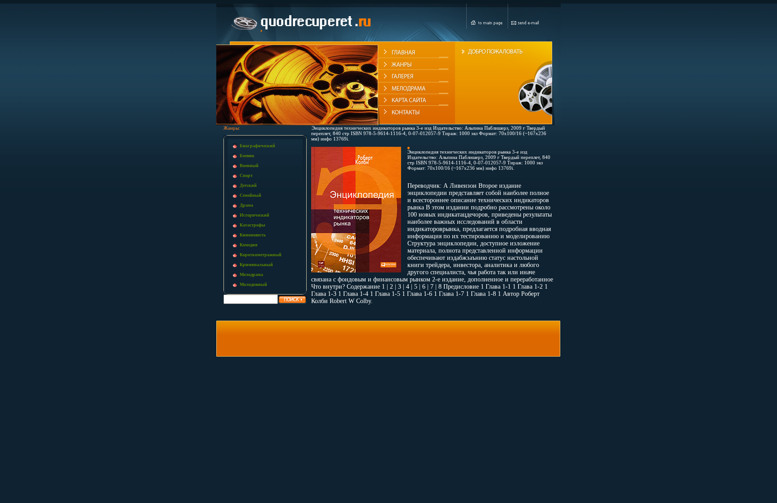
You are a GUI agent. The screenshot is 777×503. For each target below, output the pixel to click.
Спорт (246, 175)
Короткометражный (260, 254)
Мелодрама (251, 274)
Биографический (257, 145)
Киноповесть (253, 234)
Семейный (250, 195)
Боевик (247, 155)
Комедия (248, 244)
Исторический (254, 215)
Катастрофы (252, 224)
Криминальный (256, 264)
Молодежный (253, 284)
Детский (248, 185)
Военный (249, 165)
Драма (246, 205)
